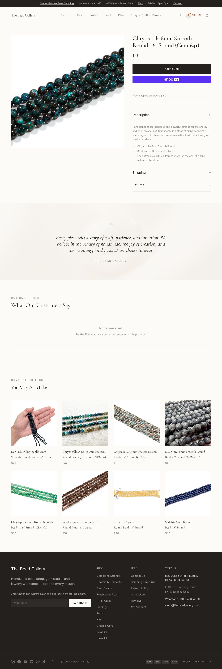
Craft (145, 15)
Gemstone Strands (108, 575)
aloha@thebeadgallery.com (182, 605)
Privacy (186, 661)
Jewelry (102, 632)
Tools (100, 613)
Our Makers (138, 594)
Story (134, 15)
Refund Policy (140, 588)
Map (140, 3)
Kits (99, 619)
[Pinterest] (31, 661)
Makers (156, 15)
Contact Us (138, 575)
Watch (95, 15)
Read (80, 15)
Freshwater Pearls (108, 594)
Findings (102, 607)
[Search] (180, 15)
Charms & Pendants (109, 582)
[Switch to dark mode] (53, 662)
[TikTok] (44, 661)
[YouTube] (25, 661)
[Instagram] (13, 661)
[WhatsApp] (38, 661)
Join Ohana (80, 603)
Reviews (136, 600)
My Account (138, 607)
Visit (108, 15)
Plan (121, 15)
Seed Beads (104, 588)
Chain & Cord (105, 625)
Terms (196, 661)
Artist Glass (104, 600)
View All (102, 638)
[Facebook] (19, 661)
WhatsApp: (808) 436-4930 (182, 599)
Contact (177, 3)
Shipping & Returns (143, 582)
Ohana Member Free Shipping (57, 3)
